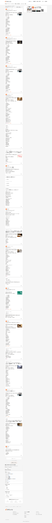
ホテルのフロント (8, 95)
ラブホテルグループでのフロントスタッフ (13, 322)
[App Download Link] (34, 11)
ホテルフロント (8, 247)
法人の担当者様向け (15, 514)
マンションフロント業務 (10, 167)
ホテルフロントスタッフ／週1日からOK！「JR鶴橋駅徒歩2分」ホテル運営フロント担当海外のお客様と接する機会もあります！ (14, 232)
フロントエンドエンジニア (10, 210)
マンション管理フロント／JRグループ (12, 189)
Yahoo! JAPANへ (7, 519)
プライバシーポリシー (26, 514)
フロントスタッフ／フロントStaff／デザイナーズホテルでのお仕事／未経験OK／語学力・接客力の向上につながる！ (14, 421)
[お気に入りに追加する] (21, 35)
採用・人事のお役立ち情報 (39, 514)
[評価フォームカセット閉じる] (22, 499)
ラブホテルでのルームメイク (10, 289)
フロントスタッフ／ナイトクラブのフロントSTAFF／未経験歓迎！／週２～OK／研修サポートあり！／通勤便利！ (14, 363)
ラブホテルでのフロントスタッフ (11, 10)
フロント (7, 447)
